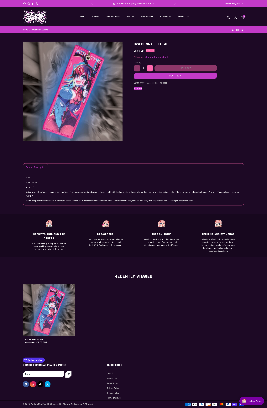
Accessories (152, 83)
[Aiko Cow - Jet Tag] (232, 29)
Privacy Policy (113, 388)
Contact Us (112, 378)
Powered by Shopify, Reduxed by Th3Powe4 (72, 404)
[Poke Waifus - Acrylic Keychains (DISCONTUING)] (242, 29)
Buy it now (175, 76)
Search (110, 373)
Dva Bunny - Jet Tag (34, 339)
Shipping (138, 57)
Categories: (139, 82)
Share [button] (139, 88)
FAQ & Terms (112, 383)
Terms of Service (114, 398)
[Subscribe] (68, 374)
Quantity (138, 62)
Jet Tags (163, 83)
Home (25, 30)
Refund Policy (113, 393)
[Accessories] (237, 29)
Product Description (35, 167)
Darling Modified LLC (41, 404)
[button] (175, 3)
